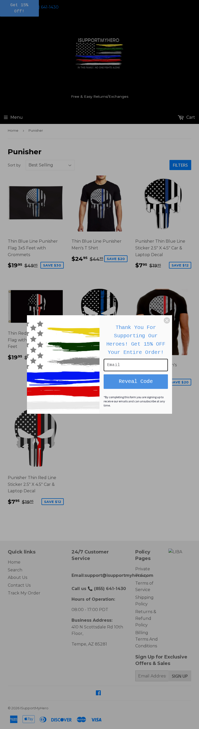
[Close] (167, 320)
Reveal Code (136, 381)
